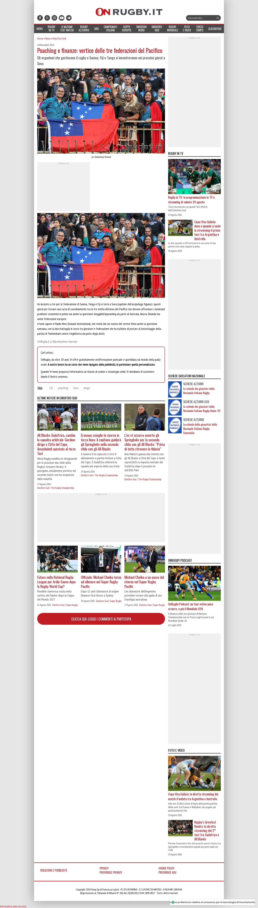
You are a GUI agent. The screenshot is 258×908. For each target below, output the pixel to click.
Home (40, 38)
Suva (75, 388)
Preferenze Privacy (111, 872)
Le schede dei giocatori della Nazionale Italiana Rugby (198, 391)
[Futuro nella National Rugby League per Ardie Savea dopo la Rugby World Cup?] (57, 559)
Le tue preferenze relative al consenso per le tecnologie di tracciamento (212, 902)
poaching (63, 388)
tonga (86, 388)
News (48, 38)
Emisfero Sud (59, 38)
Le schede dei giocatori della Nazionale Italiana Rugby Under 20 (201, 408)
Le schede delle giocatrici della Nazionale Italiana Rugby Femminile (200, 428)
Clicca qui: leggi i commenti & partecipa (101, 619)
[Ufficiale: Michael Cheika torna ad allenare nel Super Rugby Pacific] (101, 559)
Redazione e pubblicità (53, 870)
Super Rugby (72, 605)
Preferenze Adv (167, 872)
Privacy (104, 868)
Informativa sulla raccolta (13, 906)
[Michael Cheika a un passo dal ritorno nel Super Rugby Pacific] (144, 559)
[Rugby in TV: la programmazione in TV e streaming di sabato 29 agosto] (194, 177)
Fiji (51, 388)
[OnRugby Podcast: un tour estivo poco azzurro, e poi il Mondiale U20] (194, 584)
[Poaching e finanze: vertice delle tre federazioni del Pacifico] (101, 111)
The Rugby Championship (62, 488)
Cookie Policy (166, 868)
